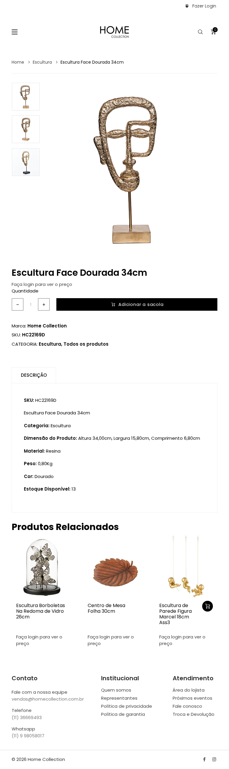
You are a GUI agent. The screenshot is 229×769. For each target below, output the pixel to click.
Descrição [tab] (34, 375)
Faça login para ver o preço (42, 284)
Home (18, 62)
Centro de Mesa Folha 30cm (106, 608)
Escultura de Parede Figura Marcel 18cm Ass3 (175, 614)
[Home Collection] (114, 32)
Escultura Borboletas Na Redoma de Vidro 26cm (40, 611)
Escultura (43, 62)
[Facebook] (204, 759)
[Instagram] (214, 759)
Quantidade (25, 291)
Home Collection (47, 326)
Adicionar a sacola (140, 304)
